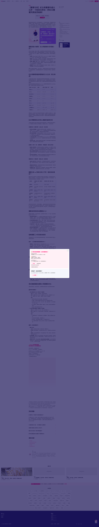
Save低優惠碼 (34, 275)
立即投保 (33, 263)
